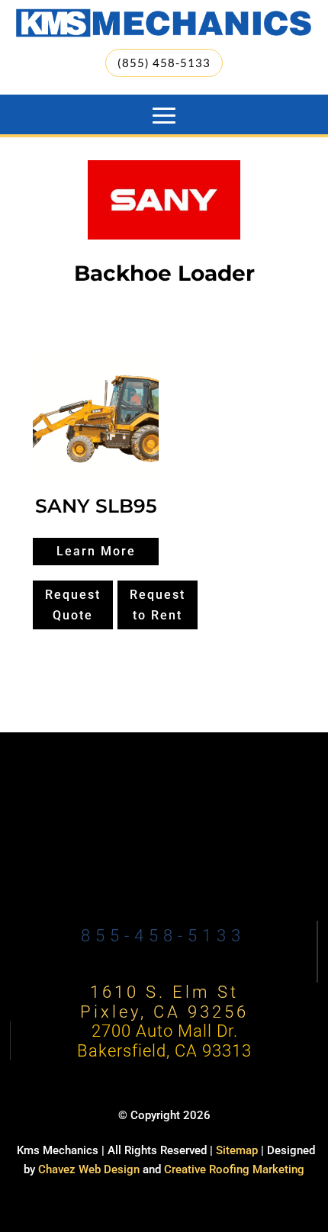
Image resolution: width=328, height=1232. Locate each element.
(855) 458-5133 (164, 62)
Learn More (96, 551)
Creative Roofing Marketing (234, 1169)
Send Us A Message (164, 854)
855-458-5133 (163, 935)
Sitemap (237, 1150)
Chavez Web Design (89, 1169)
